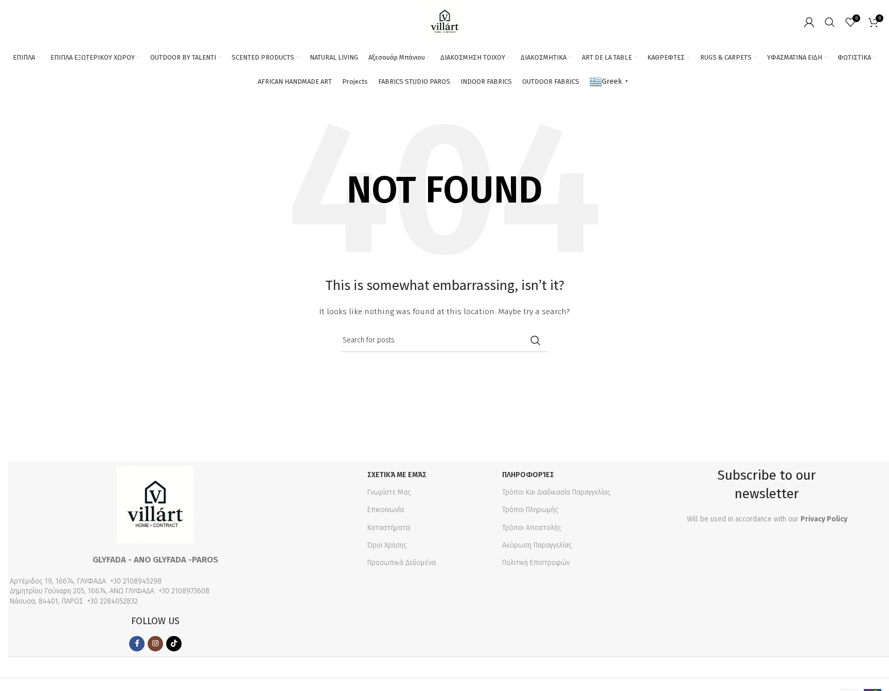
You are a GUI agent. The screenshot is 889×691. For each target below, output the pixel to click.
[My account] (809, 22)
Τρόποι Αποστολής (531, 527)
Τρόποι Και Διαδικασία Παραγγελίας (556, 492)
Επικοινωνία (385, 509)
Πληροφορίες (528, 474)
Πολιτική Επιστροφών (536, 562)
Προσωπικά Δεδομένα (401, 562)
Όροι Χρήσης (387, 545)
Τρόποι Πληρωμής (530, 509)
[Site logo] (444, 21)
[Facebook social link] (137, 643)
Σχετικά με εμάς (396, 474)
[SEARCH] (535, 340)
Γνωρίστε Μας (389, 492)
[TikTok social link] (174, 643)
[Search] (830, 22)
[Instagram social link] (155, 643)
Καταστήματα (388, 527)
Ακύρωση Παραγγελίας (537, 545)
